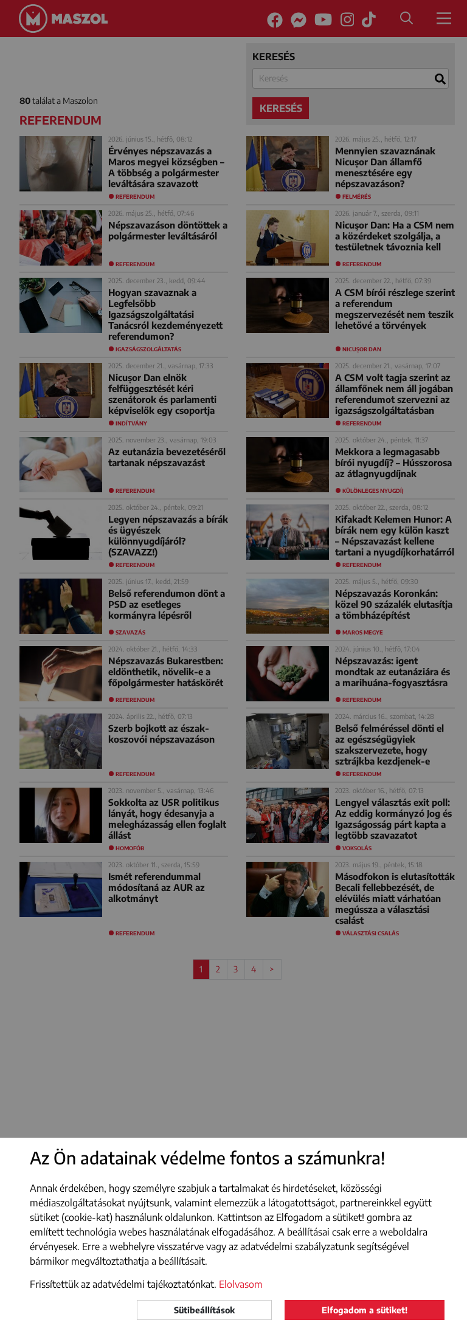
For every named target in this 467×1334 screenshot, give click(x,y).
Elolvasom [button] (241, 1284)
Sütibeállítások (204, 1310)
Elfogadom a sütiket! (364, 1310)
